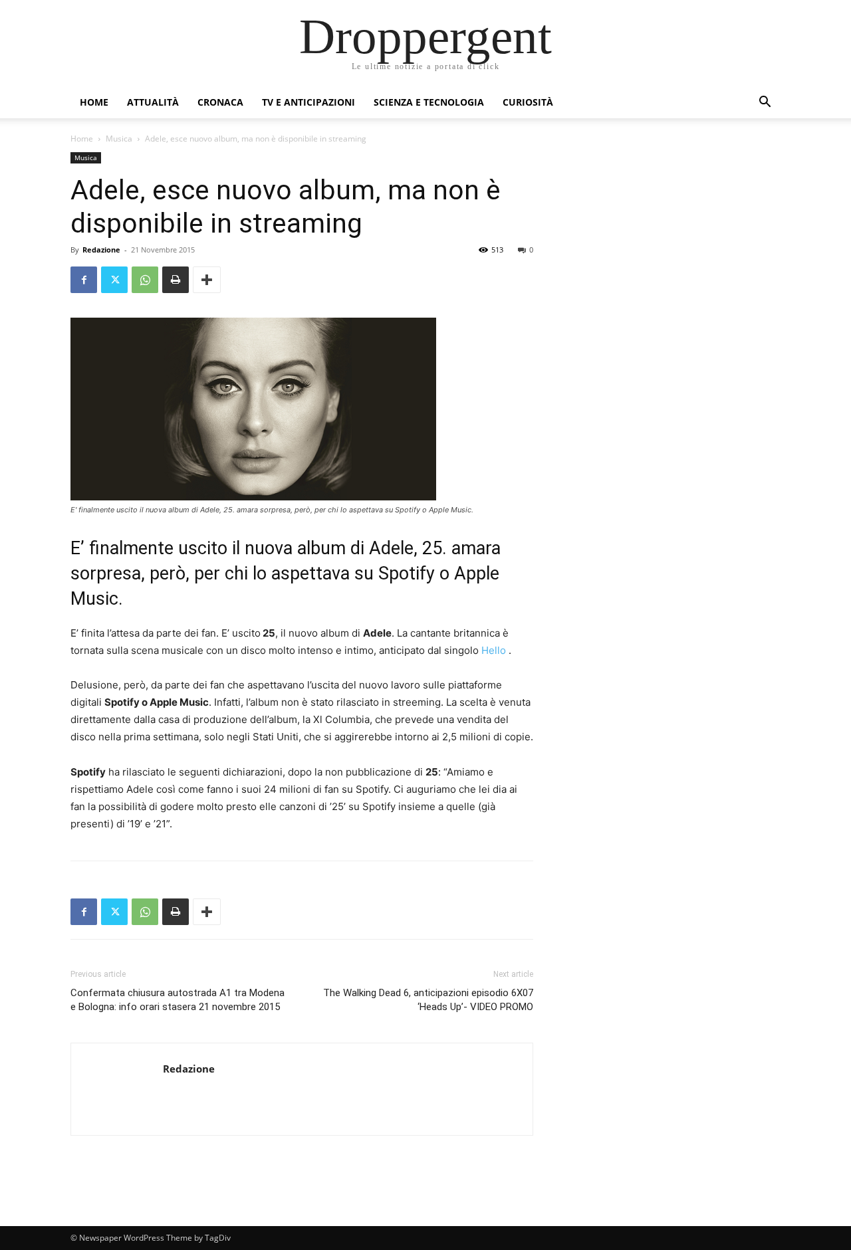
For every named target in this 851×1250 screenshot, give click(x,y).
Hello (493, 650)
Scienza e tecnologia (429, 102)
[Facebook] (83, 279)
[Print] (175, 279)
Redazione (101, 250)
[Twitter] (114, 279)
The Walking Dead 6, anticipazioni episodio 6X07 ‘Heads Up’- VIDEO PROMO (428, 1000)
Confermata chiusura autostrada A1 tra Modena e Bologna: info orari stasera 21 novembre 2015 (177, 1000)
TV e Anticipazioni (308, 102)
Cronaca (220, 102)
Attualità (153, 102)
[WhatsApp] (145, 279)
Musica (119, 138)
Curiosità (528, 102)
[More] (207, 279)
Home (94, 102)
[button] (765, 103)
